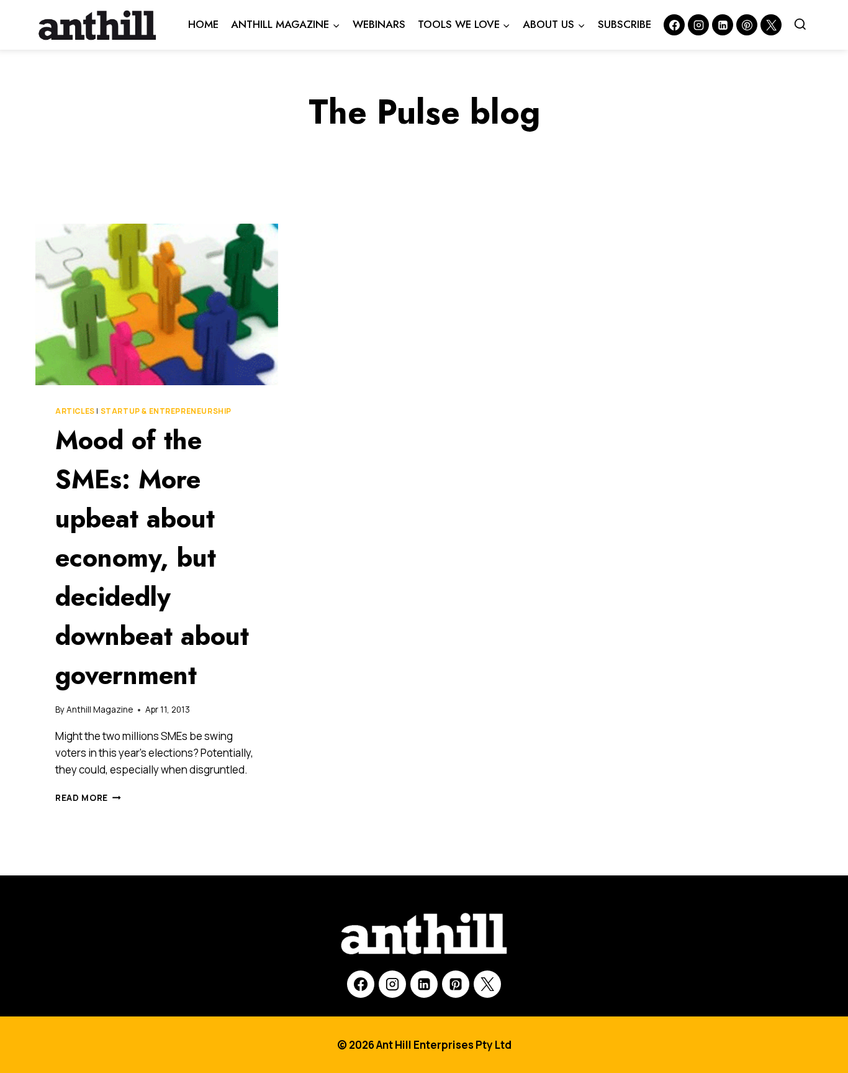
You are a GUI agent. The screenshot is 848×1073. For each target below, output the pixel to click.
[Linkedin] (722, 24)
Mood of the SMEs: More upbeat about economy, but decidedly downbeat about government (152, 557)
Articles (75, 411)
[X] (487, 984)
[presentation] (156, 304)
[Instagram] (698, 24)
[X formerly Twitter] (771, 24)
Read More (88, 797)
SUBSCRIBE (624, 24)
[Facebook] (674, 24)
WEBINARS (379, 24)
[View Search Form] (800, 24)
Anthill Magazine (99, 709)
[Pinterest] (746, 24)
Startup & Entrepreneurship (166, 411)
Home (203, 24)
